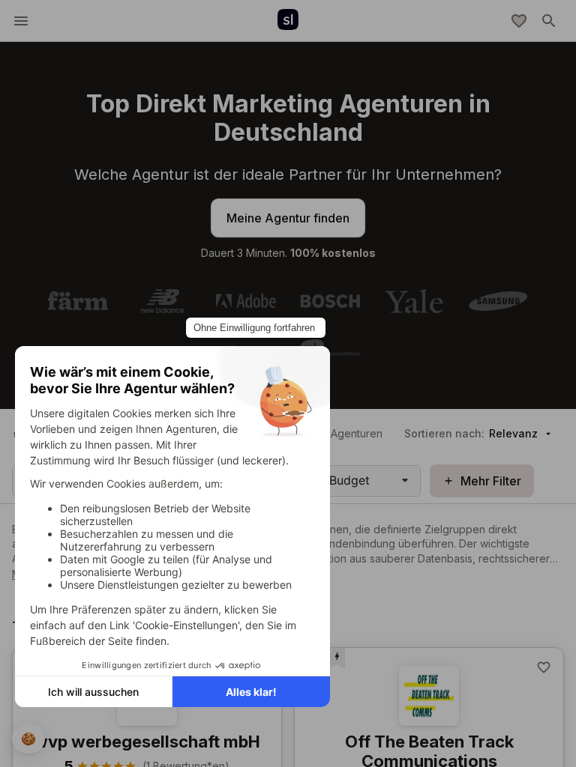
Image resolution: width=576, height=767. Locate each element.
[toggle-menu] (21, 21)
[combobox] (331, 480)
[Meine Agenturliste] (519, 21)
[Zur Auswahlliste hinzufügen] (543, 667)
